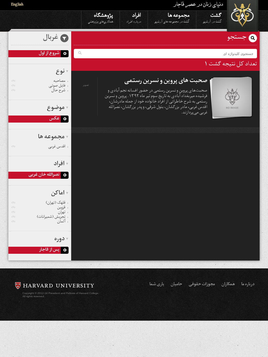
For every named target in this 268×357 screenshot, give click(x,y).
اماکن (58, 193)
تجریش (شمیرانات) (38, 217)
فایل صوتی (38, 86)
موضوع (56, 108)
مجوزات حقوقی (202, 284)
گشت (212, 17)
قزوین (38, 208)
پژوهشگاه (100, 17)
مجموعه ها (171, 17)
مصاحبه (38, 81)
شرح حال (38, 91)
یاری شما (156, 284)
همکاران (228, 284)
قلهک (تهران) (38, 203)
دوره (59, 239)
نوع (60, 71)
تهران (38, 212)
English (17, 5)
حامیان (176, 284)
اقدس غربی (38, 147)
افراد (133, 17)
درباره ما (247, 284)
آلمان (38, 222)
